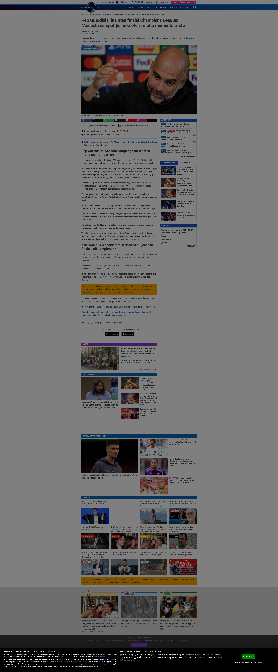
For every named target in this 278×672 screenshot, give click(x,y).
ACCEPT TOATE (248, 656)
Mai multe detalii (100, 656)
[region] (139, 660)
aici (108, 663)
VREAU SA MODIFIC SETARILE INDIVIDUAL (247, 662)
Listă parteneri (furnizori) (127, 660)
